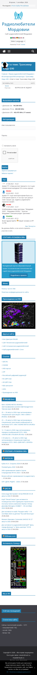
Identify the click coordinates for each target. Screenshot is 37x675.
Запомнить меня (10, 146)
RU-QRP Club (7, 379)
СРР (4, 372)
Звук (26, 226)
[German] (17, 38)
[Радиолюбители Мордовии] (4, 51)
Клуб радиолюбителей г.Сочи (13, 349)
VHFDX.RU (9, 458)
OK (7, 672)
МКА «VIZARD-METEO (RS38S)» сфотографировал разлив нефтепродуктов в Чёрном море (17, 407)
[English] (13, 38)
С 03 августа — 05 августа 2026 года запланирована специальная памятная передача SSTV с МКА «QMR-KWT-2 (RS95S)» (17, 440)
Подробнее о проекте (19, 275)
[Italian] (19, 38)
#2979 (33, 83)
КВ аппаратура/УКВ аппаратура (13, 77)
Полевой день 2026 (8, 467)
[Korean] (23, 38)
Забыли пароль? (7, 173)
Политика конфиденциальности (20, 672)
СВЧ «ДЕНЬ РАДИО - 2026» (11, 482)
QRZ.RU (5, 362)
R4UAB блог (10, 399)
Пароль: (4, 135)
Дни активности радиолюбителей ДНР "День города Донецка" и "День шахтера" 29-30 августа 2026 (18, 527)
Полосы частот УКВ (8, 289)
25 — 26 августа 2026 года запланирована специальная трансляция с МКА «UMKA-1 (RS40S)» (17, 414)
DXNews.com (10, 536)
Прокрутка (31, 226)
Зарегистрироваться (9, 171)
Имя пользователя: (8, 125)
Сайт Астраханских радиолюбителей (16, 346)
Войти (5, 167)
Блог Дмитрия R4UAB (10, 339)
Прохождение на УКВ (10, 392)
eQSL (4, 389)
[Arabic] (11, 38)
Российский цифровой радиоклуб (14, 375)
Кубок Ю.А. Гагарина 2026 (11, 464)
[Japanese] (21, 38)
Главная (4, 74)
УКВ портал (7, 368)
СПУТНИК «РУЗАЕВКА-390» (16, 451)
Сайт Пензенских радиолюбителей (15, 343)
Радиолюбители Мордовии (18, 26)
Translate (22, 44)
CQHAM (5, 365)
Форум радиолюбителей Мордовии (21, 74)
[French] (15, 38)
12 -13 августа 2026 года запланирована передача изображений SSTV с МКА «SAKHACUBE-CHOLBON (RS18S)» (16, 432)
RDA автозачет (8, 386)
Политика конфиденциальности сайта (15, 292)
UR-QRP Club (7, 382)
